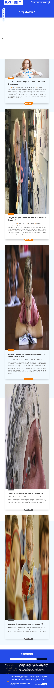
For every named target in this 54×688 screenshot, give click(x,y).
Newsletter (27, 653)
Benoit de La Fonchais (30, 87)
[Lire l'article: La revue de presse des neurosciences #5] (27, 567)
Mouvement (16, 38)
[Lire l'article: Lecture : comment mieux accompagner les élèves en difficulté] (27, 297)
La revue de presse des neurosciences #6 (25, 493)
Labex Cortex (39, 2)
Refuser (38, 684)
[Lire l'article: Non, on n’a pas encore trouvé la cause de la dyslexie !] (27, 161)
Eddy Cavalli (31, 223)
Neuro (51, 38)
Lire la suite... (28, 103)
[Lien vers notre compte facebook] (3, 11)
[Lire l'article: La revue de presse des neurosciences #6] (27, 436)
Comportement (33, 38)
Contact (45, 2)
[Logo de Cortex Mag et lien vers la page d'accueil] (9, 2)
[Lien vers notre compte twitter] (3, 13)
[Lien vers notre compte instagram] (3, 9)
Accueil (33, 2)
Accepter (44, 684)
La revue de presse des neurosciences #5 (25, 624)
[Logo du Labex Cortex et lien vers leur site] (18, 2)
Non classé (10, 489)
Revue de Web (13, 496)
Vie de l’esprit (43, 38)
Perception (8, 38)
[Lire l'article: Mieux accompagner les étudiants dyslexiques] (27, 68)
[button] (49, 3)
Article (13, 87)
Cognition (24, 38)
